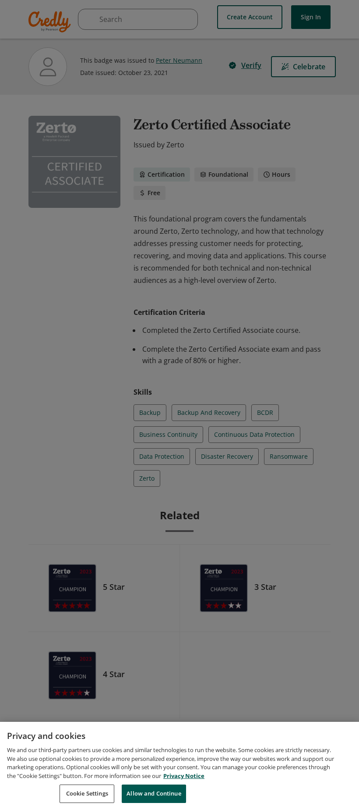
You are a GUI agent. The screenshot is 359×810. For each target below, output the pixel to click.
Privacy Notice (183, 776)
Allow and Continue (154, 793)
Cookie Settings (87, 793)
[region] (179, 766)
